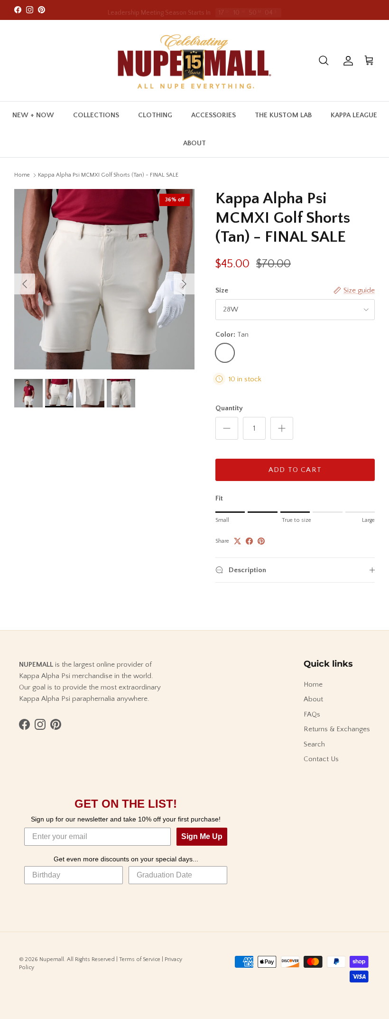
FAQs (312, 714)
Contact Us (321, 759)
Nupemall (51, 959)
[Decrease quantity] (226, 428)
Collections (96, 115)
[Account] (346, 60)
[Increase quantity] (281, 428)
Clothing (155, 115)
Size (221, 290)
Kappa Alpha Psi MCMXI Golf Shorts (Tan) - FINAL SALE (108, 175)
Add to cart (295, 470)
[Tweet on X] (237, 541)
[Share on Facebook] (249, 541)
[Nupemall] (194, 60)
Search (314, 744)
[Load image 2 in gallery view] (104, 279)
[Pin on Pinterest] (261, 541)
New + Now (33, 115)
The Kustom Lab (283, 115)
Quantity (229, 408)
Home (22, 175)
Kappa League (354, 115)
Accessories (213, 115)
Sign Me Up (201, 836)
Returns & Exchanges (337, 729)
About (194, 143)
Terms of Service (139, 959)
